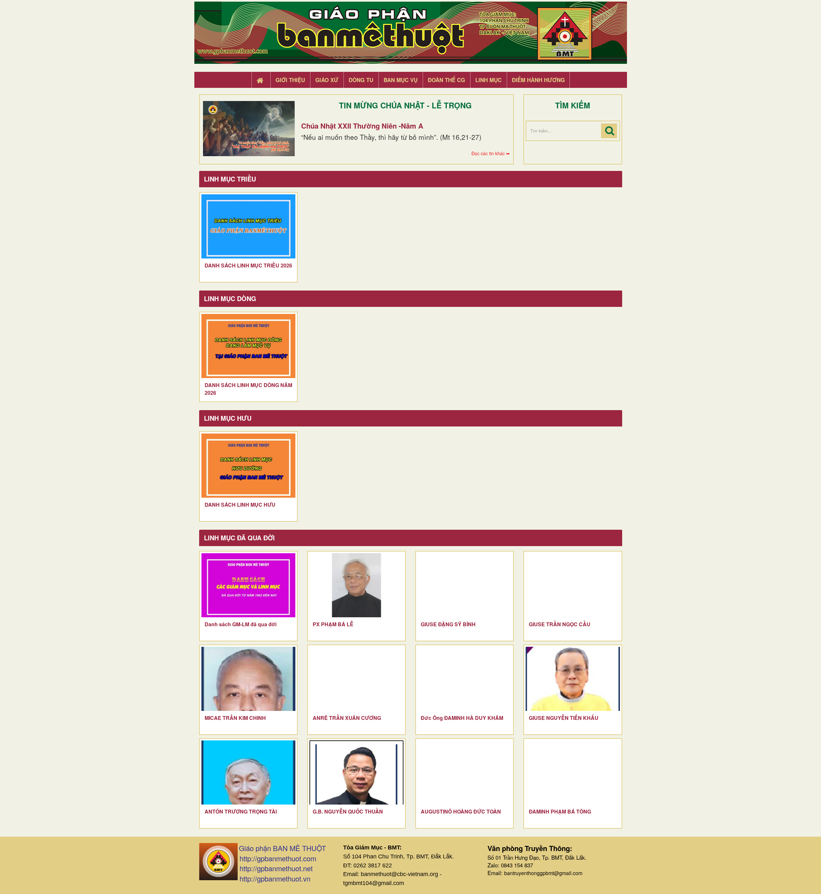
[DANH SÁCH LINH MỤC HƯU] (248, 466)
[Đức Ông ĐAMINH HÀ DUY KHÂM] (465, 679)
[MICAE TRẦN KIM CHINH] (248, 679)
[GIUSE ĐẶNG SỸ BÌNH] (465, 585)
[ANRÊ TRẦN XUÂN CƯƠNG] (356, 679)
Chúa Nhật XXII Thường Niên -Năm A (362, 126)
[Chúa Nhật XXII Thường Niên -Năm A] (249, 129)
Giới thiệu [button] (290, 80)
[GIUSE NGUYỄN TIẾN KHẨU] (573, 679)
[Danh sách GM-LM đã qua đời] (248, 585)
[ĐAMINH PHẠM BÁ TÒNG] (573, 772)
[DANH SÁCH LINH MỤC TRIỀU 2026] (248, 226)
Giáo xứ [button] (326, 80)
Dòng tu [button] (361, 80)
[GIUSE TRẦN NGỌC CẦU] (573, 585)
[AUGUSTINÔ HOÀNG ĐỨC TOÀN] (465, 772)
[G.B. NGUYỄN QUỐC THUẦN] (356, 772)
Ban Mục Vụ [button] (401, 80)
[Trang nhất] (260, 80)
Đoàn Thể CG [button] (446, 80)
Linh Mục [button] (488, 80)
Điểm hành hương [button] (538, 80)
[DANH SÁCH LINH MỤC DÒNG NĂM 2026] (248, 346)
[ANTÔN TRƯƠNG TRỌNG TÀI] (248, 772)
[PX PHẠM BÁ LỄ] (356, 585)
